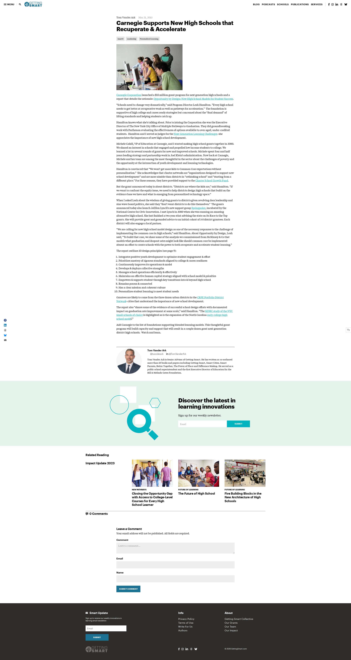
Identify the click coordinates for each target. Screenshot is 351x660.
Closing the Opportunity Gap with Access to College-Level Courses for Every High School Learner (152, 499)
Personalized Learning (149, 38)
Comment (122, 539)
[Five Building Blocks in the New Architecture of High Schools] (245, 473)
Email (119, 558)
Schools (283, 4)
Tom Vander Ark (125, 17)
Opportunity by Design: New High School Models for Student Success (193, 98)
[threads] (341, 4)
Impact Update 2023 (100, 463)
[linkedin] (336, 4)
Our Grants (231, 622)
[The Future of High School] (198, 473)
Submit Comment (128, 589)
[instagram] (332, 4)
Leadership (131, 38)
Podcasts (268, 4)
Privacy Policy (186, 618)
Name (120, 572)
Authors (182, 630)
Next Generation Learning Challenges (195, 134)
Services (317, 4)
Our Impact (231, 630)
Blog (256, 4)
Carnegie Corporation (128, 95)
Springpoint (199, 208)
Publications (300, 4)
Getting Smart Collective (239, 618)
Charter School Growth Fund (211, 180)
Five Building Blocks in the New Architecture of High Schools (243, 497)
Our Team (230, 626)
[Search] (20, 4)
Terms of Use (185, 622)
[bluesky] (345, 4)
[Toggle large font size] (348, 330)
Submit (238, 424)
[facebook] (329, 4)
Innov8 (120, 38)
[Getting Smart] (33, 4)
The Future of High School (196, 493)
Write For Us (185, 626)
